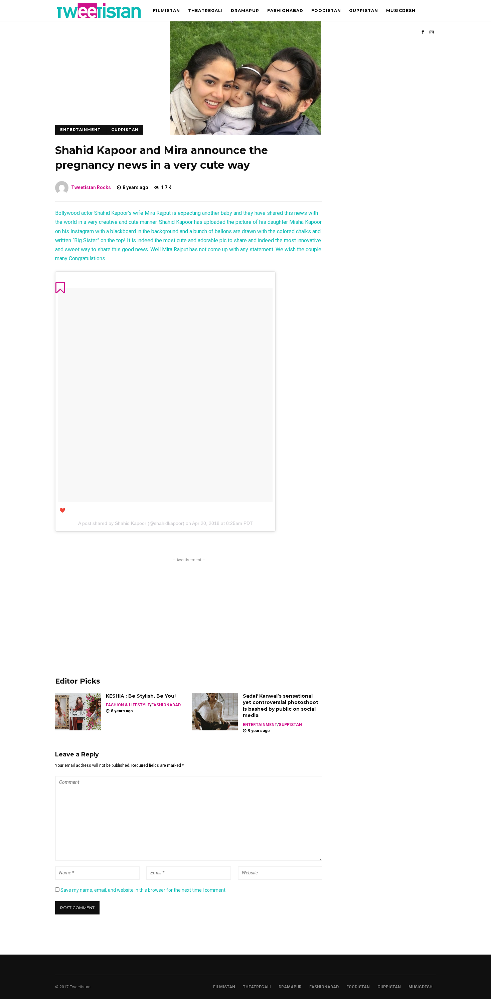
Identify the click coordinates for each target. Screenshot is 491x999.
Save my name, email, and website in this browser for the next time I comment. (143, 890)
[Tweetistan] (99, 20)
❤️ (62, 510)
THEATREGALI (205, 10)
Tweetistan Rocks (91, 187)
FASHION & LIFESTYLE (128, 705)
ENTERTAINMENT (80, 129)
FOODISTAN (326, 10)
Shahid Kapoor (130, 523)
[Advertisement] (189, 610)
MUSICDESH (401, 10)
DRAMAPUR (245, 10)
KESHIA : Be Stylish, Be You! (141, 696)
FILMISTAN (166, 10)
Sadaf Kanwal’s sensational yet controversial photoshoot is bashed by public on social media (280, 706)
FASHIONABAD (285, 10)
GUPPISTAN (363, 10)
